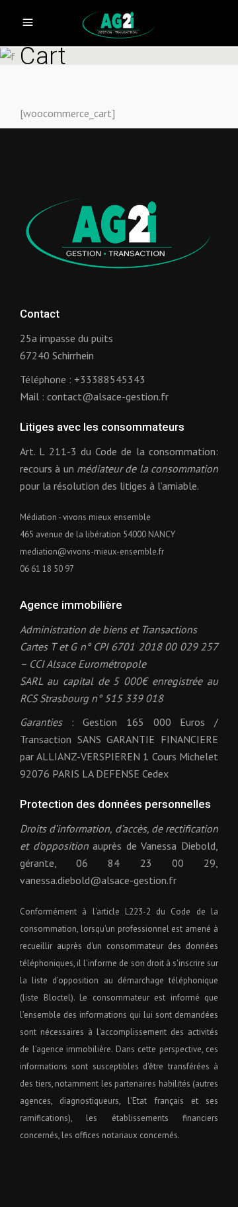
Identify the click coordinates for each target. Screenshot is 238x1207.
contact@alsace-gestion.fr (108, 396)
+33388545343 (109, 379)
